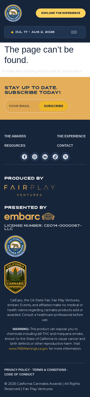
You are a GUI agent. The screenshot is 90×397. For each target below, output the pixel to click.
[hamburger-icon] (74, 32)
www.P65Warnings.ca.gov (28, 349)
